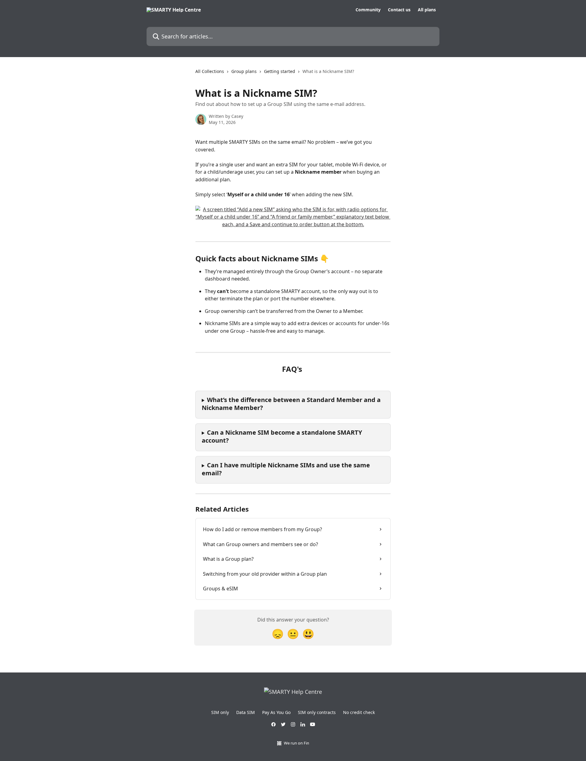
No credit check (359, 712)
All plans (427, 10)
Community (368, 10)
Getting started (279, 71)
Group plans (244, 71)
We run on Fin (296, 743)
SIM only (220, 712)
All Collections (209, 71)
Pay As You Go (276, 712)
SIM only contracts (317, 712)
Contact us (399, 10)
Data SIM (245, 712)
